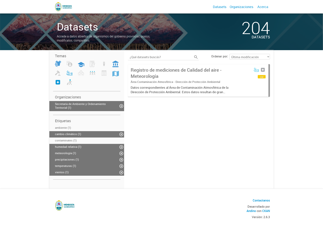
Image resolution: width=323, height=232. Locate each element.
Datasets (219, 6)
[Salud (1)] (58, 84)
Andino (251, 211)
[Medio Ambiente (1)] (69, 75)
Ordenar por (219, 56)
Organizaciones (241, 6)
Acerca (262, 6)
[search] (196, 57)
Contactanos (261, 200)
